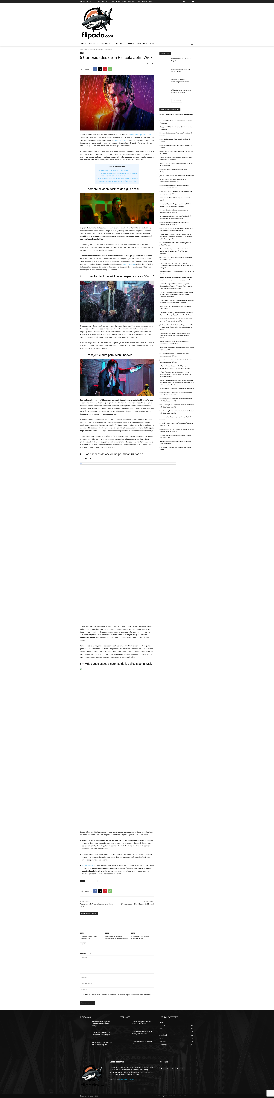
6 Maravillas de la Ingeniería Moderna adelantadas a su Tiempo (101, 1024)
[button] (191, 43)
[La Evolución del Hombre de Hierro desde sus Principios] (85, 1035)
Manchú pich (163, 157)
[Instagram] (184, 1)
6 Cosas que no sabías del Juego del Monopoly (137, 904)
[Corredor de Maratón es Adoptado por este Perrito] (164, 82)
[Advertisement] (166, 23)
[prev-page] (81, 943)
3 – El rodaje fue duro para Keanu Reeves (111, 176)
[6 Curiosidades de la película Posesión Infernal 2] (142, 926)
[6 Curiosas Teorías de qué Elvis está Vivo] (125, 1044)
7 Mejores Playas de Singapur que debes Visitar (175, 204)
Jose (160, 176)
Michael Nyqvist (88, 865)
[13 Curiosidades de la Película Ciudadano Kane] (91, 926)
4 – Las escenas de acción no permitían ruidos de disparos (117, 178)
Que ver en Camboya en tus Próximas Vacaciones (175, 249)
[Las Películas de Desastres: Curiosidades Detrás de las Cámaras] (117, 926)
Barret (161, 319)
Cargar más (176, 101)
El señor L (162, 441)
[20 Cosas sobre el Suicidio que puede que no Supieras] (85, 1045)
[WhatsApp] (110, 69)
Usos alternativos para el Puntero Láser (172, 333)
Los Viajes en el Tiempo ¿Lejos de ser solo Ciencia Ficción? (174, 335)
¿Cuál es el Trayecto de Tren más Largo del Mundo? (176, 325)
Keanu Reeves (120, 140)
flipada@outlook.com (126, 1079)
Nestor (161, 348)
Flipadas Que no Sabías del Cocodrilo (171, 206)
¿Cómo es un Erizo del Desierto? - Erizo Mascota (175, 278)
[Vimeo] (190, 1)
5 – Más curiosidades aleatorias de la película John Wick (116, 181)
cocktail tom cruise (165, 435)
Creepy (161, 127)
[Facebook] (181, 1)
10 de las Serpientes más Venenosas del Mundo (174, 280)
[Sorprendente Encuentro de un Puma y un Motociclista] (125, 1034)
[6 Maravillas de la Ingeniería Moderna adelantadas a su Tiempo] (85, 1024)
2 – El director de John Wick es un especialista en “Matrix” (116, 173)
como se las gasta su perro (140, 135)
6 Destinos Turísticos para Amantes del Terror (174, 313)
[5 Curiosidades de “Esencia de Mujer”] (164, 61)
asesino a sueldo (129, 264)
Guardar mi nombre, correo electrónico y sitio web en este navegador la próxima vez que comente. (117, 995)
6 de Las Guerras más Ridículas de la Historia (179, 389)
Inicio (81, 49)
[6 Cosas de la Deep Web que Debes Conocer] (164, 72)
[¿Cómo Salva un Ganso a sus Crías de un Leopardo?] (164, 92)
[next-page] (84, 943)
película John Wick (91, 881)
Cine (85, 49)
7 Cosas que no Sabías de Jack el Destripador (179, 176)
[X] (187, 1)
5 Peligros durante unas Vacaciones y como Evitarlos (176, 300)
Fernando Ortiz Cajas (166, 216)
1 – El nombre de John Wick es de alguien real (112, 170)
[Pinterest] (105, 69)
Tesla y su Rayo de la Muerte (180, 368)
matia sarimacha (165, 198)
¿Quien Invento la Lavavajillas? (169, 341)
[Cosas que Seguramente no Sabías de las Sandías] (125, 1024)
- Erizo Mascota (164, 272)
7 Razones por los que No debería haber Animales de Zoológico (176, 265)
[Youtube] (193, 1)
